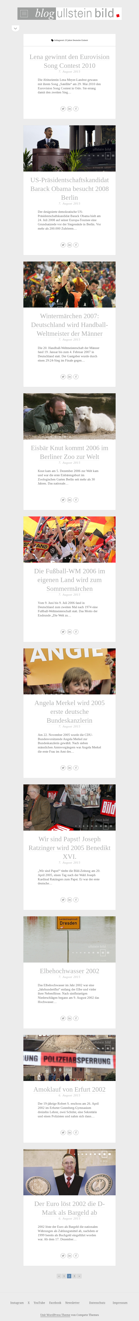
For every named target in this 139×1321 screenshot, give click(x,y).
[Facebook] (76, 109)
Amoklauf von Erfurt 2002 (69, 1058)
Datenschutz (97, 1303)
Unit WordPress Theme (55, 1315)
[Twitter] (63, 109)
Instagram (17, 1303)
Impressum (120, 1303)
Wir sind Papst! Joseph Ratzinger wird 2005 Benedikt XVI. (69, 807)
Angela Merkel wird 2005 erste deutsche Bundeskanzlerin (69, 671)
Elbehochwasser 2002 (69, 939)
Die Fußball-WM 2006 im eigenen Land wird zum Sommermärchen (69, 539)
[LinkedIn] (69, 109)
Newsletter (72, 1303)
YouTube (39, 1303)
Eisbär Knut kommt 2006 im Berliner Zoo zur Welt (69, 416)
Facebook (55, 1303)
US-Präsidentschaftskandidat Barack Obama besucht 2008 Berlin (69, 148)
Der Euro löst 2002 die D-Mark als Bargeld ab (69, 1172)
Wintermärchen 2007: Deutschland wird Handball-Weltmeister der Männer (69, 285)
